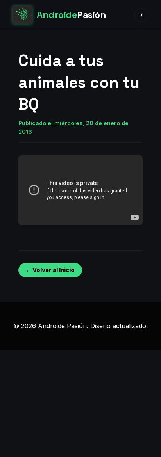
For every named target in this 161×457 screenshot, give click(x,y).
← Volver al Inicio (50, 270)
